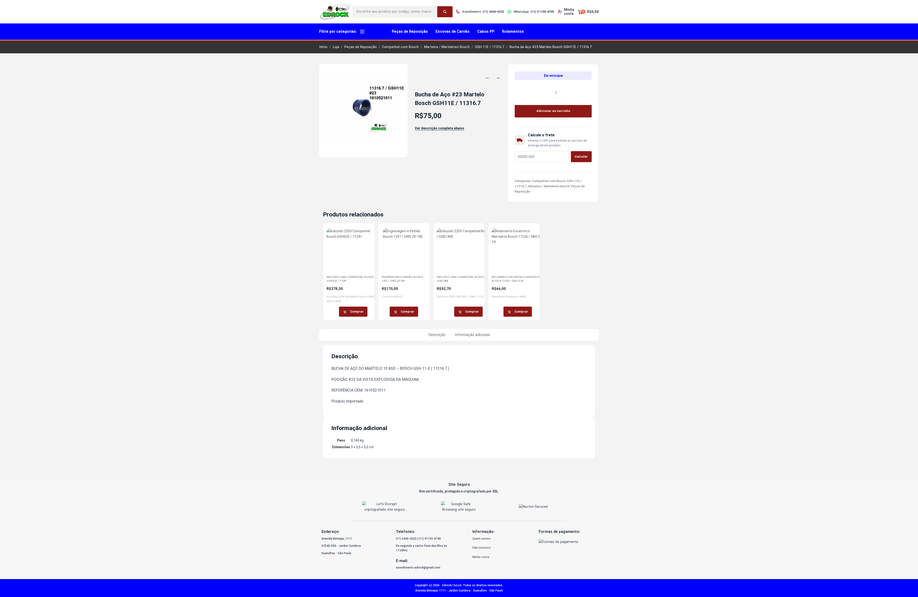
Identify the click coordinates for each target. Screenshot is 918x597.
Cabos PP (485, 31)
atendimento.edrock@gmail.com (418, 567)
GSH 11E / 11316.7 (489, 47)
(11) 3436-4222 (406, 538)
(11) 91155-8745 (430, 538)
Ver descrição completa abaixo (439, 128)
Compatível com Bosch (400, 47)
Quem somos (481, 538)
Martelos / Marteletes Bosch (447, 47)
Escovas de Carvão (453, 31)
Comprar (357, 311)
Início (323, 47)
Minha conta (480, 557)
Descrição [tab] (436, 334)
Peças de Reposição (410, 31)
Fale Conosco (481, 547)
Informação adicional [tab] (472, 334)
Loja (336, 47)
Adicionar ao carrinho (553, 111)
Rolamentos (513, 31)
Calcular (581, 156)
